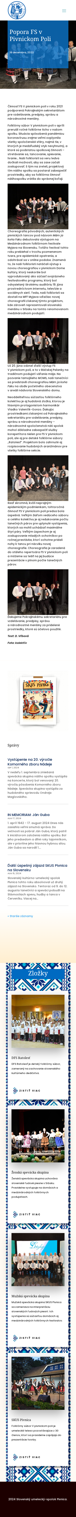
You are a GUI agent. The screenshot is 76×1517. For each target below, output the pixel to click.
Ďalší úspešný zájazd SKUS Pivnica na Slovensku (37, 867)
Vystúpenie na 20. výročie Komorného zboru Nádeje (30, 761)
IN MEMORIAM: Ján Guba (28, 814)
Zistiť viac (30, 1090)
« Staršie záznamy (20, 916)
